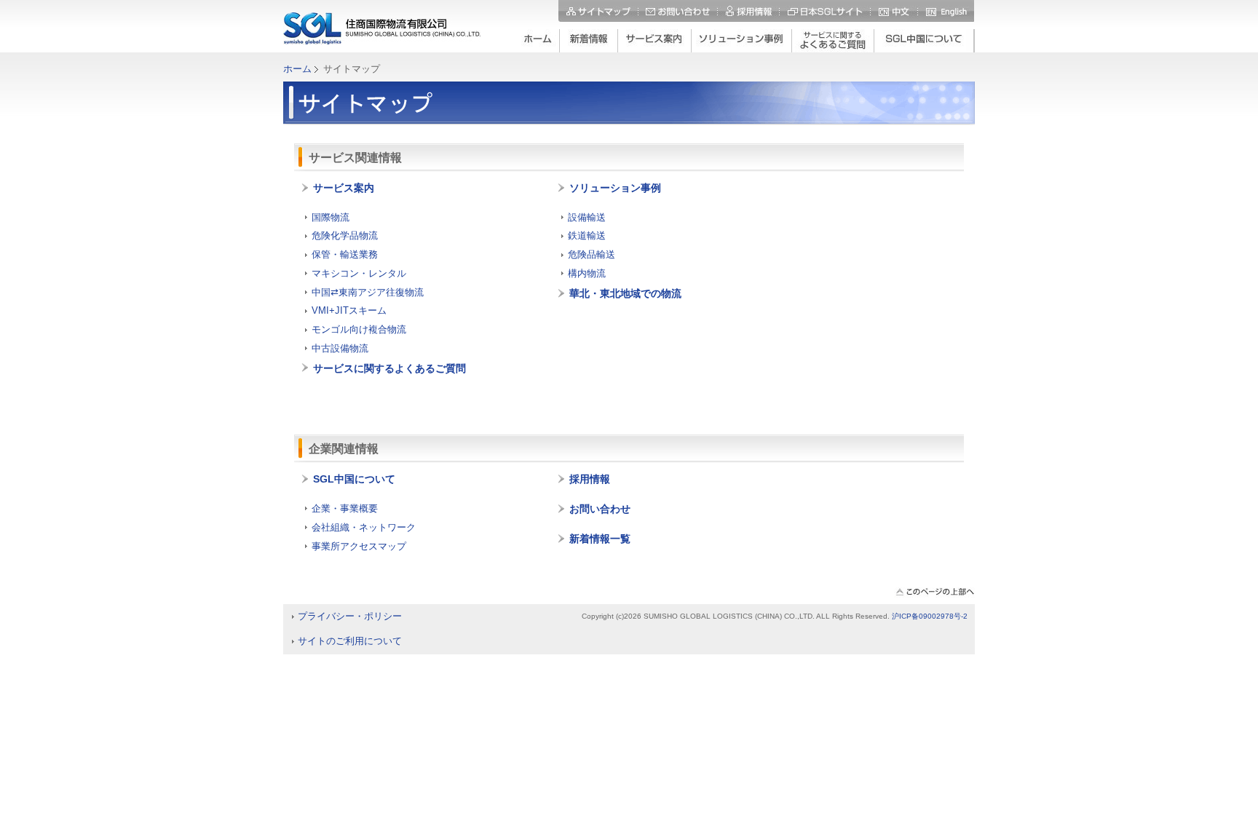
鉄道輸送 (587, 235)
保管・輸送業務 (345, 254)
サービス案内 (343, 188)
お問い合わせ (678, 11)
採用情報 (749, 11)
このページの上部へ (934, 592)
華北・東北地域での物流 (625, 293)
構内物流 (587, 273)
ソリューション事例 (615, 188)
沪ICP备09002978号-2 (930, 616)
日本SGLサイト (825, 11)
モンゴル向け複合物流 (359, 329)
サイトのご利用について (350, 640)
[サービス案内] (655, 40)
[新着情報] (589, 40)
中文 (894, 11)
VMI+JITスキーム (349, 310)
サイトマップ (598, 11)
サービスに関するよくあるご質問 (389, 368)
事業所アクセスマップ (359, 546)
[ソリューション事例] (742, 40)
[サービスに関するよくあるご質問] (833, 40)
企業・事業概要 (345, 508)
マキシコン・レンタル (359, 273)
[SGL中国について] (924, 40)
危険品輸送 (591, 254)
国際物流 (330, 217)
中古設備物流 (340, 348)
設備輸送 (587, 217)
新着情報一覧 (599, 538)
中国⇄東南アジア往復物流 (368, 292)
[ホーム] (537, 40)
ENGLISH (945, 11)
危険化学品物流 (345, 235)
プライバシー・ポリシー (350, 616)
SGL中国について (354, 479)
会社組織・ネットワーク (364, 527)
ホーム (297, 68)
